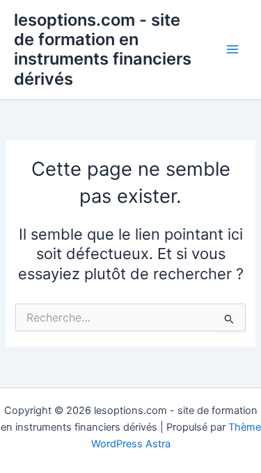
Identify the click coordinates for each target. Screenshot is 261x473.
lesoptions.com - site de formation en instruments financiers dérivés (102, 49)
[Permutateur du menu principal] (232, 50)
